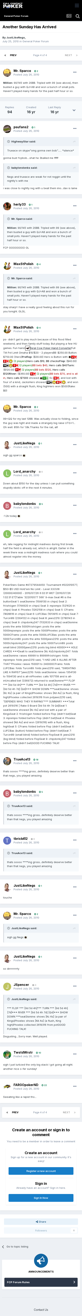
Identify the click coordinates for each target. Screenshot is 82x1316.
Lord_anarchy (25, 471)
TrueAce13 (22, 759)
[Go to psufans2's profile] (7, 129)
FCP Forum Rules (18, 1282)
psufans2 (21, 127)
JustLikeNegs (15, 37)
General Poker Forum (35, 41)
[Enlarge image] (27, 348)
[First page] (5, 55)
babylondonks (25, 504)
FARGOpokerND (26, 1085)
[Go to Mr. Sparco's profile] (7, 73)
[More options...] (75, 72)
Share (42, 1221)
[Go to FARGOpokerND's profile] (7, 1087)
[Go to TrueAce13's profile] (7, 761)
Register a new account (41, 1171)
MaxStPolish (23, 264)
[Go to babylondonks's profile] (7, 506)
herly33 (20, 204)
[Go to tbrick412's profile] (7, 841)
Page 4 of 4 (40, 55)
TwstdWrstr (23, 1052)
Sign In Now (41, 1197)
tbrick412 (21, 839)
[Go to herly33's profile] (7, 206)
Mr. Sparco (22, 71)
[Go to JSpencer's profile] (7, 987)
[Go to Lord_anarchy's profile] (7, 473)
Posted (26, 74)
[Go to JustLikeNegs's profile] (7, 445)
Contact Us (41, 1309)
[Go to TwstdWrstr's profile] (7, 1055)
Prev (13, 55)
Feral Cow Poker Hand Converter (50, 348)
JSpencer (21, 985)
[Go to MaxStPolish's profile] (7, 266)
